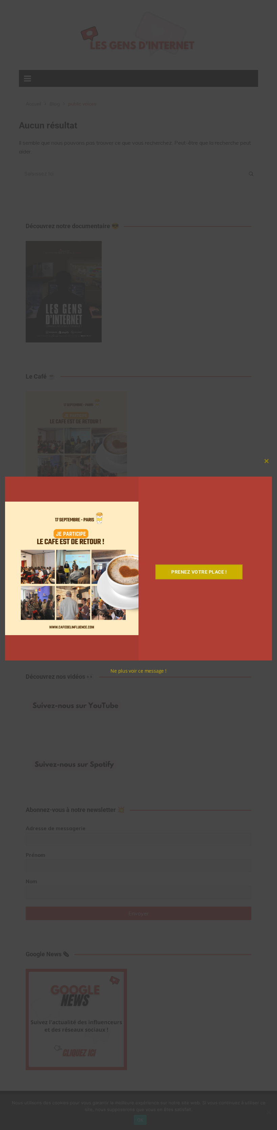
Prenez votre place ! (199, 572)
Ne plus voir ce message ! (138, 671)
